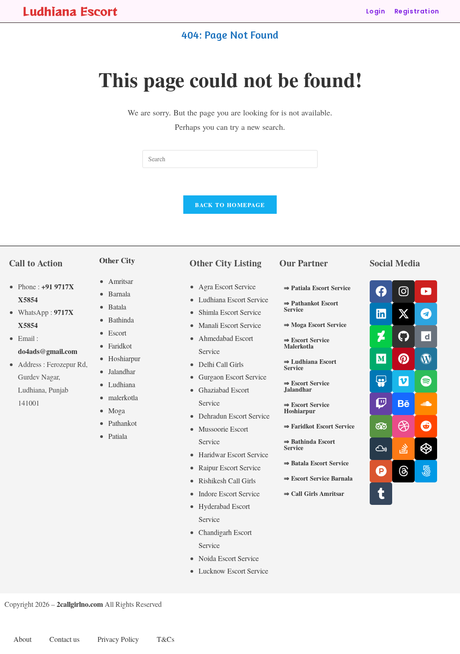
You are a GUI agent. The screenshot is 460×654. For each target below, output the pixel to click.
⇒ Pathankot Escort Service (311, 306)
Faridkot (120, 345)
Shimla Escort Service (230, 312)
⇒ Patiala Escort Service (317, 287)
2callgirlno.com (80, 604)
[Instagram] (403, 291)
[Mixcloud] (381, 448)
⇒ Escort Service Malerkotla (306, 343)
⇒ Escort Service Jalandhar (306, 386)
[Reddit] (426, 426)
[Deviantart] (381, 336)
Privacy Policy (118, 639)
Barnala (119, 293)
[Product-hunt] (381, 471)
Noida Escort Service (229, 558)
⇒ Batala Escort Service (316, 463)
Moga (116, 410)
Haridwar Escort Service (233, 454)
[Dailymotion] (426, 336)
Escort (117, 332)
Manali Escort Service (230, 325)
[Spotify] (426, 381)
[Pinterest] (403, 359)
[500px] (426, 471)
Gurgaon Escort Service (232, 376)
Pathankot (122, 423)
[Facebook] (381, 291)
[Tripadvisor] (381, 426)
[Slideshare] (381, 381)
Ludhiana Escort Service (233, 299)
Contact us (64, 639)
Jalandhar (121, 371)
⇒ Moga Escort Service (315, 324)
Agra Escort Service (227, 286)
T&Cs (165, 639)
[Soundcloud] (426, 404)
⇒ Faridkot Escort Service (319, 426)
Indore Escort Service (229, 493)
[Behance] (403, 404)
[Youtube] (426, 291)
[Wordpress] (426, 359)
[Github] (403, 336)
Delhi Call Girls (221, 364)
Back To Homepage (230, 204)
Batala (117, 306)
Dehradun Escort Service (234, 415)
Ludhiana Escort (70, 11)
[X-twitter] (403, 314)
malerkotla (123, 397)
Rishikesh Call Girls (227, 480)
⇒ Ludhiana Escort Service (310, 364)
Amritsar (120, 281)
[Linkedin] (381, 314)
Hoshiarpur (124, 358)
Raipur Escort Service (230, 467)
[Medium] (381, 359)
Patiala (117, 436)
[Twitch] (381, 404)
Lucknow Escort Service (233, 570)
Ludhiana (121, 384)
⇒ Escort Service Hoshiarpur (306, 407)
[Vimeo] (403, 381)
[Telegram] (426, 314)
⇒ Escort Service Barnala (318, 478)
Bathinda (121, 319)
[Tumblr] (381, 493)
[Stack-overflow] (403, 448)
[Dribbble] (403, 426)
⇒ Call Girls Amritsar (314, 493)
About (22, 639)
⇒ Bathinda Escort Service (309, 444)
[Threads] (403, 471)
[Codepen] (426, 448)
